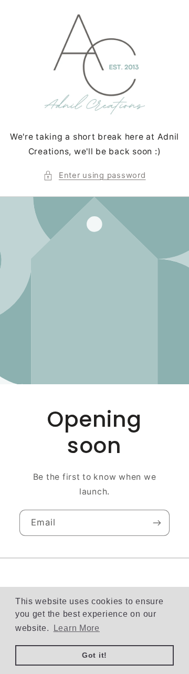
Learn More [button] (77, 628)
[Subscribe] (157, 522)
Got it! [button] (94, 655)
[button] (94, 176)
